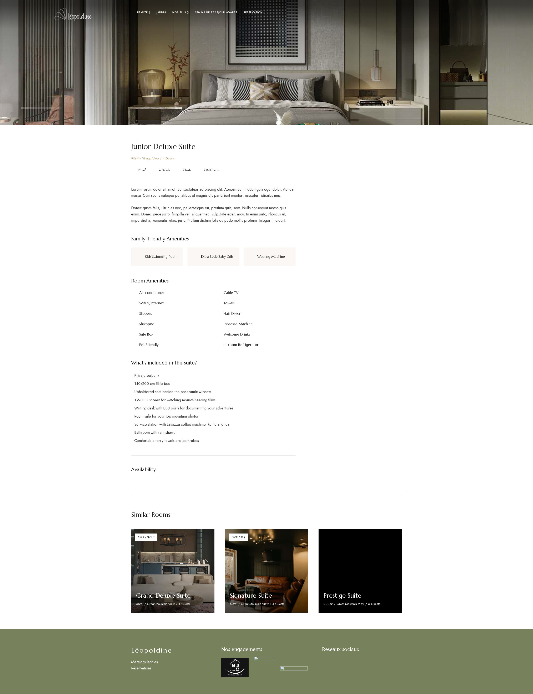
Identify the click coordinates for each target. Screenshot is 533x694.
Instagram (324, 660)
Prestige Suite (342, 595)
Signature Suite (251, 595)
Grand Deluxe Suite (163, 595)
